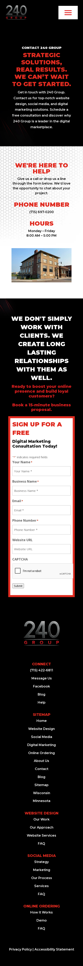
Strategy (41, 862)
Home (41, 721)
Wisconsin (41, 793)
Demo (41, 920)
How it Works (41, 912)
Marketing (41, 870)
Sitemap (41, 714)
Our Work (41, 819)
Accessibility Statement (54, 949)
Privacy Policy (20, 949)
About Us (41, 761)
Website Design (41, 729)
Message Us (41, 678)
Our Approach (41, 827)
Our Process (41, 878)
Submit (18, 586)
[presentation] (43, 571)
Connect (41, 664)
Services (41, 886)
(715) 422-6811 (41, 670)
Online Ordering (41, 753)
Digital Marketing (41, 745)
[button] (41, 212)
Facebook (41, 686)
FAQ (41, 843)
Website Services (41, 835)
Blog (41, 694)
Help (42, 702)
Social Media (41, 737)
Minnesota (41, 801)
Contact (41, 769)
